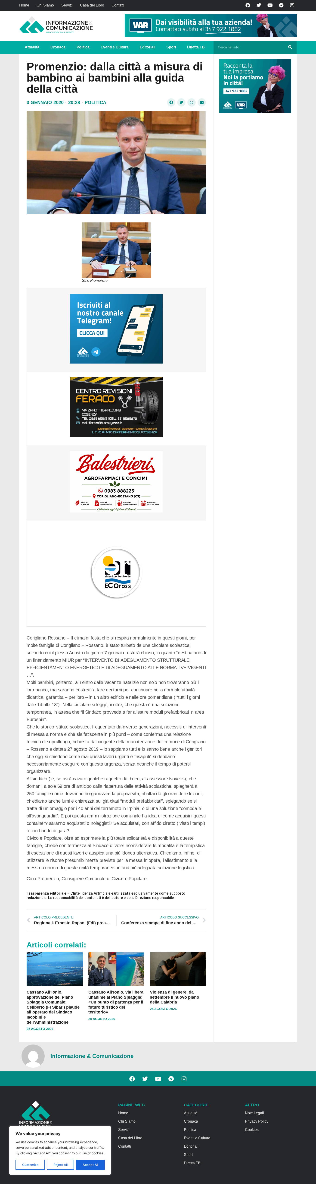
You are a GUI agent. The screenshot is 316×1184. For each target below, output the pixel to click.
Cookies (252, 1130)
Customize (30, 1165)
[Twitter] (258, 5)
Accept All (90, 1165)
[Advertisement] (254, 188)
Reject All (60, 1165)
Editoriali (147, 47)
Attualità (32, 47)
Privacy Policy (256, 1121)
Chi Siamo (45, 5)
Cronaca (57, 47)
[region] (60, 1150)
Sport (171, 47)
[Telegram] (281, 5)
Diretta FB (196, 47)
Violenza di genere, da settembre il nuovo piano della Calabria (174, 997)
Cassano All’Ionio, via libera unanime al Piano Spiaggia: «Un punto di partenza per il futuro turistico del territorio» (115, 1002)
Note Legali (254, 1113)
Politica (83, 47)
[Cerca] (290, 47)
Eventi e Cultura (115, 47)
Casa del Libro (92, 5)
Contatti (118, 5)
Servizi (67, 5)
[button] (171, 102)
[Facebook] (247, 5)
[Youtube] (270, 5)
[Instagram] (292, 5)
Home (24, 5)
